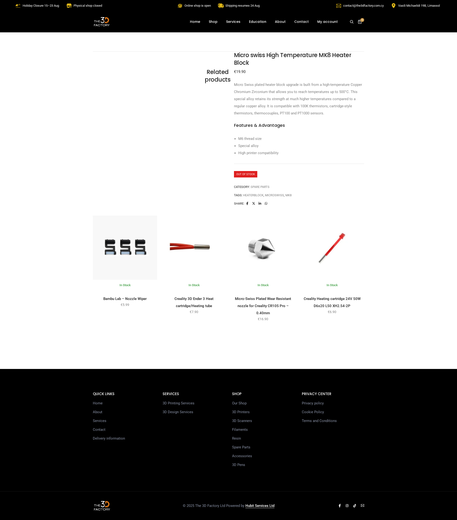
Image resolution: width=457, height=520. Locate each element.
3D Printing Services (178, 403)
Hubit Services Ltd (259, 506)
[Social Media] (340, 505)
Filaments (240, 429)
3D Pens (238, 465)
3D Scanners (242, 421)
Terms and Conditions (319, 421)
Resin (236, 438)
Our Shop (239, 403)
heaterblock (253, 195)
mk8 (288, 195)
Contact (301, 21)
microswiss (274, 195)
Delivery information (109, 438)
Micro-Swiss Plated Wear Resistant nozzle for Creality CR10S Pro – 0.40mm (263, 306)
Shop (213, 21)
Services (233, 21)
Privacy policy (313, 403)
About (280, 21)
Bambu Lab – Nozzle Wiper (125, 299)
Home (195, 21)
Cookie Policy (313, 412)
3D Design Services (178, 412)
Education (257, 21)
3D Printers (241, 412)
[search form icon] (352, 22)
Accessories (242, 456)
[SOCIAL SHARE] (266, 203)
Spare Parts (260, 187)
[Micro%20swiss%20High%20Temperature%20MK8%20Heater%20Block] (247, 203)
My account (327, 21)
